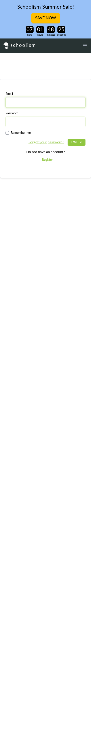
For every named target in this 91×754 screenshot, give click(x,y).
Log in (76, 142)
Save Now (45, 18)
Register (47, 159)
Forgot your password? (46, 142)
